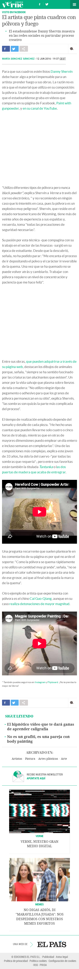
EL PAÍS (51, 944)
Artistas (17, 758)
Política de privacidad (16, 961)
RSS (35, 965)
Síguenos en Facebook (39, 3)
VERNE (39, 836)
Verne (12, 4)
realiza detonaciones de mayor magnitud (39, 604)
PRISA (43, 965)
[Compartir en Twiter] (15, 49)
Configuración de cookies (62, 961)
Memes (39, 904)
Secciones (74, 4)
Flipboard (53, 682)
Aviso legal (62, 957)
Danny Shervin (62, 71)
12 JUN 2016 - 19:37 (51, 58)
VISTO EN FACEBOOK (14, 12)
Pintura (30, 758)
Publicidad (48, 957)
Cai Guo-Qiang (41, 598)
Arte (64, 758)
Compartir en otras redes (23, 49)
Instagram (40, 682)
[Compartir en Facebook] (6, 49)
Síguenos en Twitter (46, 3)
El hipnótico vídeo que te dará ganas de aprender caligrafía (40, 726)
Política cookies (38, 961)
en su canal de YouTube (40, 108)
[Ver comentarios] (72, 49)
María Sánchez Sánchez (18, 58)
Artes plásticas (48, 758)
